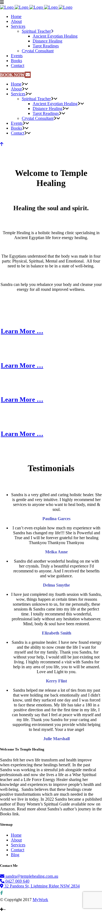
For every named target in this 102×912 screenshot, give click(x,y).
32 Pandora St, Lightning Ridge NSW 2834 (41, 886)
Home (16, 835)
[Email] (6, 904)
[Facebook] (2, 904)
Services (18, 845)
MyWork (40, 899)
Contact (17, 849)
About (16, 840)
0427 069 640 (16, 881)
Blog (15, 854)
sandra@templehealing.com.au (31, 876)
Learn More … (22, 331)
